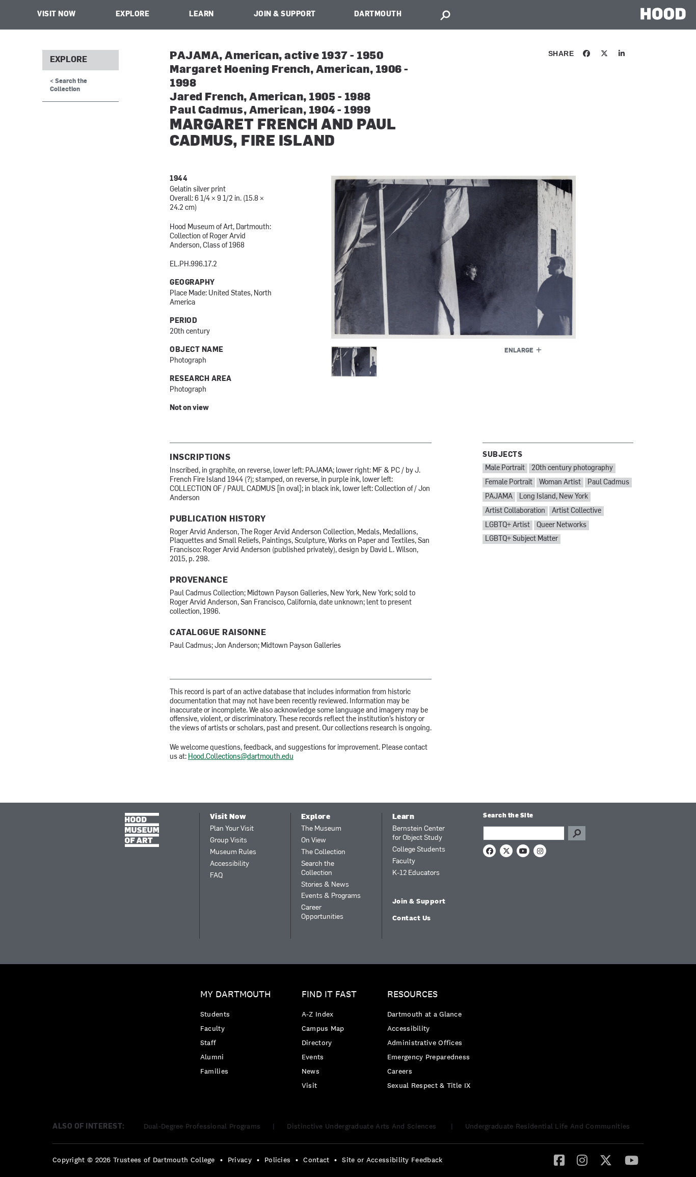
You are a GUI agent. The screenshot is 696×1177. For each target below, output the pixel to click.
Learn (201, 14)
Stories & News (325, 885)
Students (215, 1014)
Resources (412, 994)
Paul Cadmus (608, 482)
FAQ (216, 876)
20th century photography (572, 468)
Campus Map (323, 1028)
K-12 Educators (416, 873)
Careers (399, 1071)
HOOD (663, 13)
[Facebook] (559, 1160)
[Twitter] (606, 1160)
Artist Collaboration (515, 511)
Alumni (212, 1056)
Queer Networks (561, 525)
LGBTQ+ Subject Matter (521, 539)
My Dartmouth (235, 994)
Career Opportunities (322, 912)
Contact (316, 1159)
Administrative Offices (425, 1042)
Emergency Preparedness (428, 1056)
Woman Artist (560, 482)
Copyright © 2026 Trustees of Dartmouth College (133, 1159)
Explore (133, 14)
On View (313, 840)
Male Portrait (505, 468)
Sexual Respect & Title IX (429, 1085)
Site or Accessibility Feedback (392, 1159)
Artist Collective (576, 511)
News (310, 1071)
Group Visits (228, 840)
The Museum (321, 829)
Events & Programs (331, 896)
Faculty (403, 861)
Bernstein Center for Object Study (418, 833)
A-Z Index (318, 1014)
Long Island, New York (553, 497)
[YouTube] (631, 1160)
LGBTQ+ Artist (507, 525)
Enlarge (518, 351)
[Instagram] (582, 1160)
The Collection (323, 852)
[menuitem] (238, 1035)
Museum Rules (233, 852)
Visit (309, 1085)
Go (576, 833)
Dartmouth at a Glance (424, 1014)
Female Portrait (508, 482)
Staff (208, 1042)
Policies (277, 1159)
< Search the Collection (68, 85)
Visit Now (56, 14)
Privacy (240, 1159)
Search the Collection (317, 868)
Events (313, 1056)
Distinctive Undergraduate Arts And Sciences (362, 1126)
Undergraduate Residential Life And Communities (547, 1126)
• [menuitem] (221, 1159)
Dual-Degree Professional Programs (202, 1126)
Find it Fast (329, 994)
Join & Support (285, 14)
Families (214, 1071)
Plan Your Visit (232, 829)
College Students (418, 850)
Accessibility (229, 864)
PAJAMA (499, 497)
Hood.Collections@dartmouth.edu (240, 757)
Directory (317, 1042)
